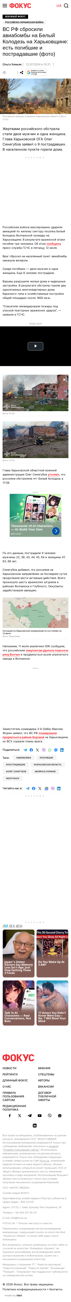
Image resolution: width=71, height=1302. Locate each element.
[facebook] (10, 1115)
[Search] (66, 6)
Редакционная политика (14, 1107)
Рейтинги (10, 1074)
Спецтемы (46, 1074)
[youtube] (40, 1115)
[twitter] (20, 1115)
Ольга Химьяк (12, 64)
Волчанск (13, 778)
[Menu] (5, 5)
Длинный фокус (15, 1080)
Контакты (55, 1289)
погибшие (47, 757)
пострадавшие (16, 764)
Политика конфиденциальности (24, 1289)
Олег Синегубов (16, 771)
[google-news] (59, 1115)
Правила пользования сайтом (13, 1096)
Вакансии (46, 1086)
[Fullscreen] (64, 379)
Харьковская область (48, 764)
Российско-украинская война (24, 22)
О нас (7, 1086)
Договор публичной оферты (47, 1096)
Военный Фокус (15, 16)
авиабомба (24, 757)
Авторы (44, 1080)
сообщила (54, 243)
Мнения (44, 1068)
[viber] (49, 1115)
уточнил (53, 474)
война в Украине (46, 771)
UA (59, 5)
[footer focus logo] (18, 1057)
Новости (9, 1068)
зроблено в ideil (14, 1295)
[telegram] (30, 1115)
